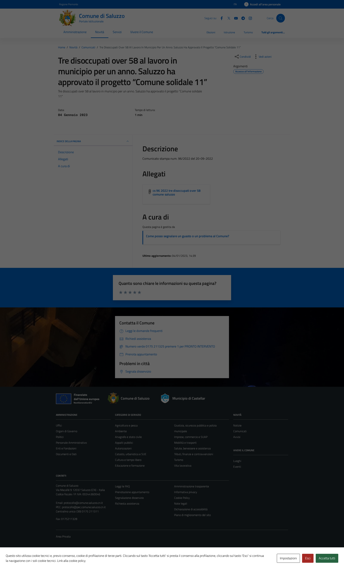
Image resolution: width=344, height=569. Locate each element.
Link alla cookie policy (71, 560)
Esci (307, 558)
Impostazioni (288, 558)
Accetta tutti (327, 558)
